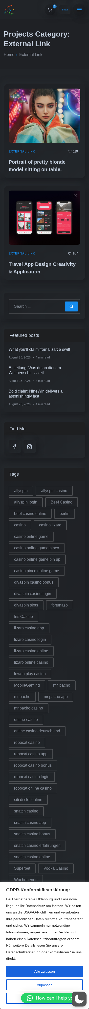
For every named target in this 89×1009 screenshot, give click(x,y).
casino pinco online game (36, 571)
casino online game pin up (37, 559)
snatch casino (26, 811)
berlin (64, 513)
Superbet (22, 868)
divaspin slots (26, 605)
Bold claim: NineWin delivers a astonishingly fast (36, 393)
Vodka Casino (56, 868)
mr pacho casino (28, 708)
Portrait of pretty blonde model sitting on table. (37, 165)
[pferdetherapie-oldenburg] (9, 9)
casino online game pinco (36, 548)
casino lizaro (50, 525)
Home (9, 54)
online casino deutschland (37, 731)
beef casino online (30, 513)
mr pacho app (56, 697)
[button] (52, 998)
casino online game (31, 536)
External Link (22, 151)
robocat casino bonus (33, 765)
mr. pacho (61, 685)
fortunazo (59, 605)
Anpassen (44, 985)
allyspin (21, 491)
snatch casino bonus (32, 834)
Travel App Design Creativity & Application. (42, 267)
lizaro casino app (29, 628)
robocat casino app (30, 754)
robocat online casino (33, 788)
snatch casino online (32, 857)
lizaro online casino (31, 662)
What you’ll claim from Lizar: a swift (39, 349)
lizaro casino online (31, 651)
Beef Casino (61, 502)
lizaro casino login (30, 639)
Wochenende (26, 880)
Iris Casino (23, 616)
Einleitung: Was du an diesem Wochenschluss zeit (35, 370)
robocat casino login (31, 777)
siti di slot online (28, 800)
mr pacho (22, 697)
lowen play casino (30, 674)
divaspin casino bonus (33, 582)
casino (20, 525)
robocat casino (27, 742)
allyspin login (25, 502)
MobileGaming (27, 685)
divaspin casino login (32, 594)
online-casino (26, 719)
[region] (44, 945)
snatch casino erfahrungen (37, 845)
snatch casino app (30, 822)
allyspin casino (54, 491)
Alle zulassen (44, 971)
